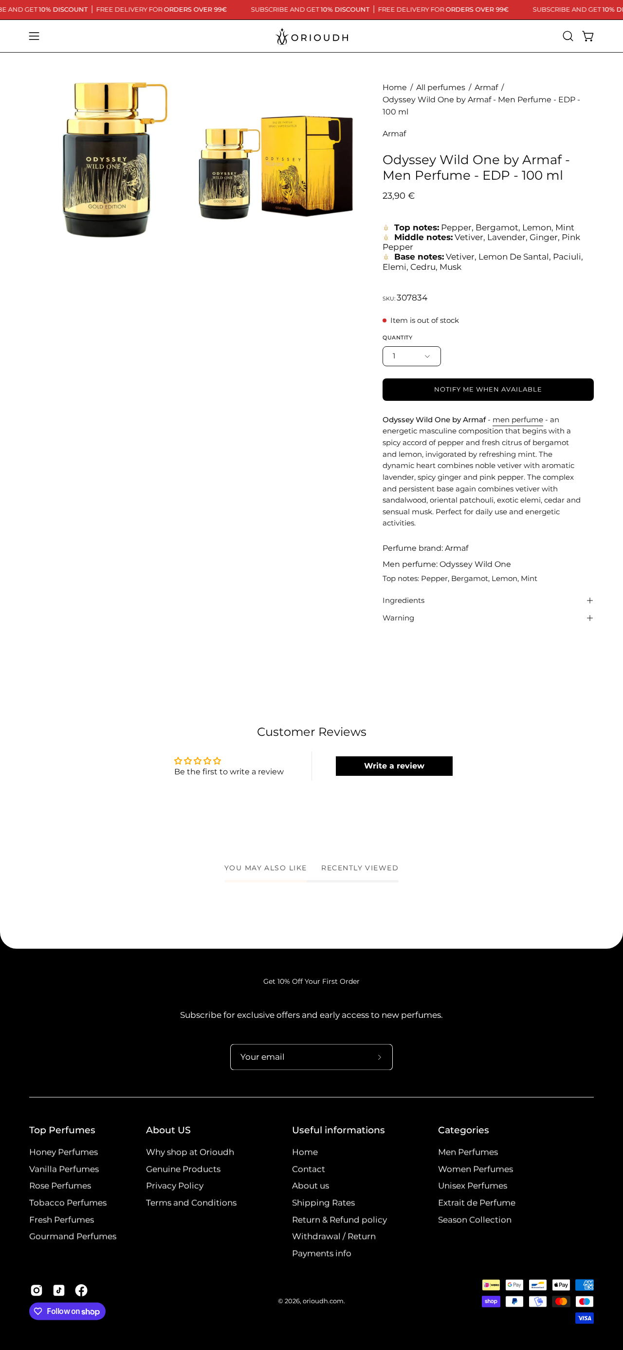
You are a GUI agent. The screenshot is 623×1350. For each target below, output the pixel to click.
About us (310, 1186)
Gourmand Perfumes (72, 1236)
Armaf (486, 87)
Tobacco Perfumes (68, 1203)
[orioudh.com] (311, 36)
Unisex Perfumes (472, 1186)
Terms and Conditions (191, 1203)
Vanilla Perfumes (64, 1169)
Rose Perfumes (60, 1186)
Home (395, 87)
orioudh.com (323, 1301)
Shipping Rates (323, 1203)
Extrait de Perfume (476, 1203)
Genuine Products (183, 1169)
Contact (308, 1169)
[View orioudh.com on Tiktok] (59, 1290)
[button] (568, 36)
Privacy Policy (174, 1186)
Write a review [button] (394, 765)
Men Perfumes (468, 1152)
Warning (398, 617)
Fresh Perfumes (61, 1219)
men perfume (518, 419)
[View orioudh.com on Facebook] (81, 1290)
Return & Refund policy (339, 1219)
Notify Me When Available (488, 389)
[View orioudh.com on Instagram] (36, 1290)
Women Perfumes (475, 1169)
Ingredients (403, 600)
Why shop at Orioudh (190, 1152)
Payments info (321, 1253)
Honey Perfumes (63, 1152)
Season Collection (475, 1219)
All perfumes (440, 87)
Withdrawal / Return (334, 1236)
